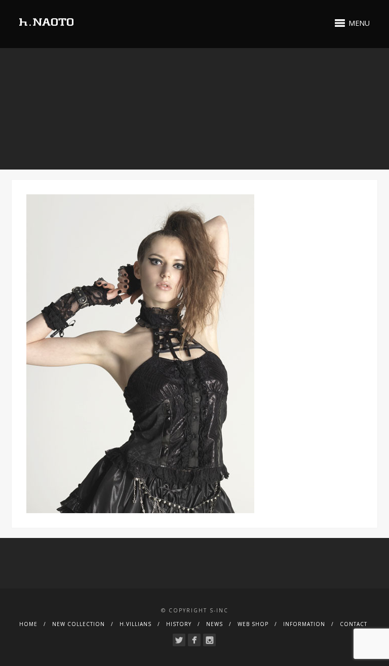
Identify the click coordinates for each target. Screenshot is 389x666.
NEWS (214, 624)
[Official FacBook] (194, 640)
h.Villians (135, 624)
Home (28, 624)
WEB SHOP (253, 624)
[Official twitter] (179, 640)
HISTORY (178, 624)
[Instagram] (209, 640)
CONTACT (353, 624)
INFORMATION (304, 624)
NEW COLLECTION (78, 624)
